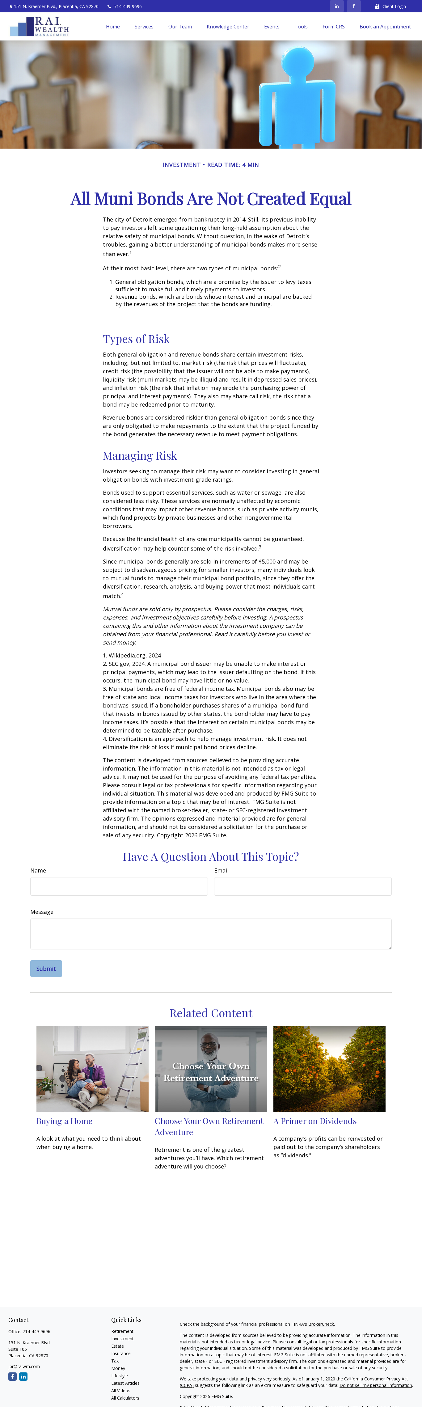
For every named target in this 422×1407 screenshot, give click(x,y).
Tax (115, 1361)
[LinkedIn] (337, 6)
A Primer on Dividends (315, 1120)
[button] (113, 26)
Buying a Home (64, 1120)
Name (38, 870)
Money (118, 1368)
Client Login (394, 6)
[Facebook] (354, 6)
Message (41, 911)
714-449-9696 (128, 6)
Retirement (122, 1331)
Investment (122, 1339)
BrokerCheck (321, 1324)
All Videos (120, 1390)
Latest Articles (125, 1383)
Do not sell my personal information (376, 1385)
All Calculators (125, 1398)
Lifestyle (119, 1376)
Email (221, 870)
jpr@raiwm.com (24, 1366)
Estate (117, 1346)
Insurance (121, 1353)
